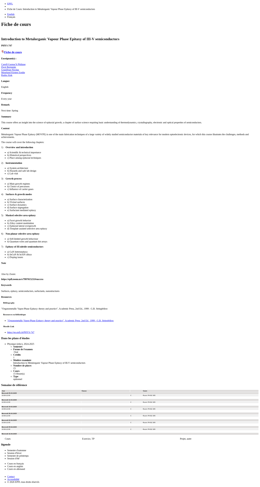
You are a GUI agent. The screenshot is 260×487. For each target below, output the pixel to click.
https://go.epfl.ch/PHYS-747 (20, 332)
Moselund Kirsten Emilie (13, 72)
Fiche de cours (13, 52)
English (10, 14)
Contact (11, 476)
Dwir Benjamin (8, 67)
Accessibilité (13, 479)
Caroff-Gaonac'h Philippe (13, 64)
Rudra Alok (6, 75)
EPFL (10, 3)
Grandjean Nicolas (10, 69)
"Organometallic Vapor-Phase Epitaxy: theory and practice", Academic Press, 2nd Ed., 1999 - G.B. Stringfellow (60, 320)
